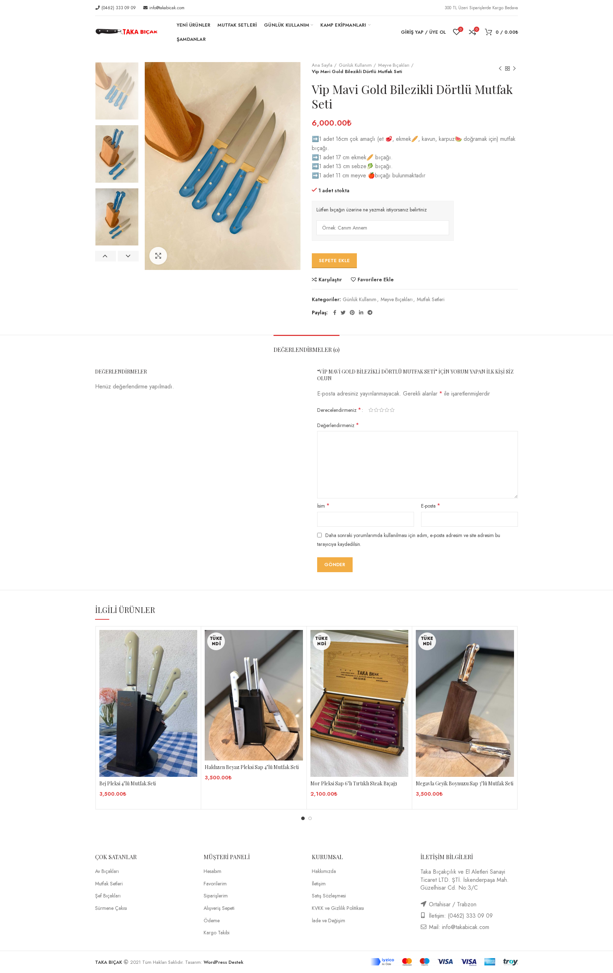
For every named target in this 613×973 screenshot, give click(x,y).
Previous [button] (105, 256)
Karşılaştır (330, 279)
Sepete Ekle (334, 260)
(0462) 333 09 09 (118, 8)
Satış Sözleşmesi (329, 895)
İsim (323, 506)
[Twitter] (343, 312)
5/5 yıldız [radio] (392, 410)
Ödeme (212, 920)
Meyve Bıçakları (393, 65)
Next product (514, 68)
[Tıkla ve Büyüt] (158, 256)
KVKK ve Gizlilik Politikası (338, 908)
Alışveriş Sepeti (219, 908)
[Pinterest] (352, 312)
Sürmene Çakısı (111, 908)
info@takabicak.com (166, 8)
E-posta (430, 506)
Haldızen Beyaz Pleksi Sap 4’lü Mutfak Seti (252, 767)
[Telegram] (370, 312)
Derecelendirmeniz (339, 410)
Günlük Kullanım (355, 65)
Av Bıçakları (107, 871)
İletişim (319, 883)
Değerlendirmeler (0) (306, 349)
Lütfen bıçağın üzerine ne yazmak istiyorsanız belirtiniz (371, 209)
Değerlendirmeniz (338, 425)
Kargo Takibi (217, 932)
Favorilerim (215, 883)
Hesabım (212, 871)
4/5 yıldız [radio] (387, 410)
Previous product (500, 68)
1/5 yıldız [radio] (371, 410)
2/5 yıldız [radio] (376, 410)
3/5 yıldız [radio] (381, 410)
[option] (117, 91)
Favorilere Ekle (376, 279)
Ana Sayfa (322, 65)
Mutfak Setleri (430, 300)
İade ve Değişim (328, 920)
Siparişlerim (216, 895)
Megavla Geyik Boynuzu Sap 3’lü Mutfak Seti (464, 783)
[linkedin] (361, 312)
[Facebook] (334, 312)
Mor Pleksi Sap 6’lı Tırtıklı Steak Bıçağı (353, 783)
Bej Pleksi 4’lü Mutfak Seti (127, 783)
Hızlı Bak (192, 657)
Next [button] (128, 256)
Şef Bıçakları (108, 895)
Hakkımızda (324, 871)
